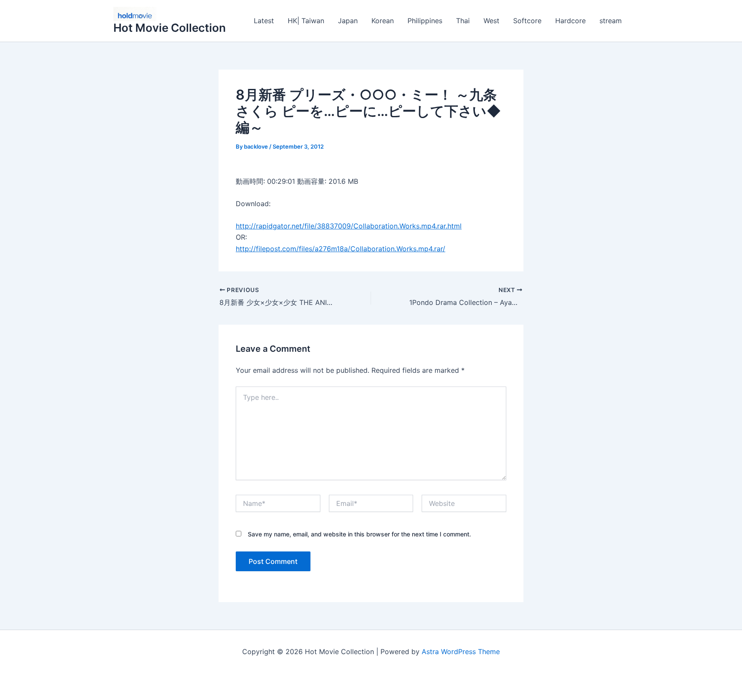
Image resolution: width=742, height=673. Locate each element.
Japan (348, 20)
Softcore (527, 20)
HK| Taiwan (306, 20)
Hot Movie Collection (169, 27)
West (491, 20)
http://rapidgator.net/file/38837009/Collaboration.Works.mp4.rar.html (349, 226)
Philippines (424, 20)
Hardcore (570, 20)
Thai (463, 20)
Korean (382, 20)
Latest (264, 20)
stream (610, 20)
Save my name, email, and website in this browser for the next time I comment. (359, 534)
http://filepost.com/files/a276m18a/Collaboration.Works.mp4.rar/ (340, 248)
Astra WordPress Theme (461, 651)
